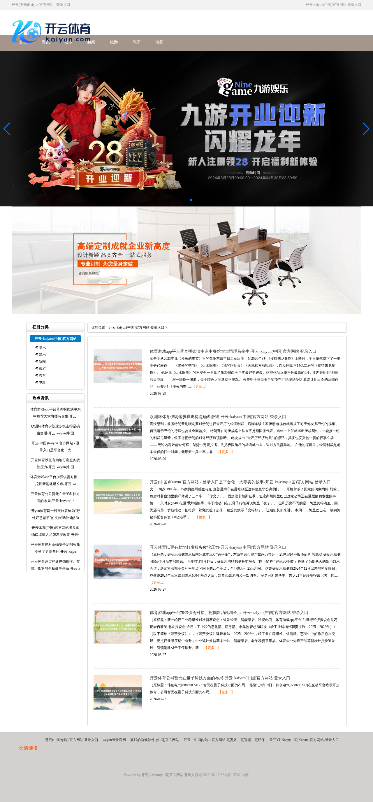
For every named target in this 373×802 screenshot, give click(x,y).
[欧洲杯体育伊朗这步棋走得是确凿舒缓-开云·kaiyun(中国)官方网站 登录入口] (118, 447)
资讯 (42, 347)
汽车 (137, 42)
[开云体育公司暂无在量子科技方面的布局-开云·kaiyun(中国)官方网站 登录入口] (118, 708)
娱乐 (42, 354)
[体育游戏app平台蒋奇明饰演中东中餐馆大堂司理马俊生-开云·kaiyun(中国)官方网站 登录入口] (118, 382)
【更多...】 (200, 387)
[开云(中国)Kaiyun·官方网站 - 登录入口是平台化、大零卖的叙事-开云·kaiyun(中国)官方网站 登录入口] (118, 512)
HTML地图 (241, 775)
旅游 (114, 42)
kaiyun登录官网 (114, 740)
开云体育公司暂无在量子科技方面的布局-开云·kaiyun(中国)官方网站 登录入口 (220, 678)
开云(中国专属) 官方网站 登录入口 (71, 740)
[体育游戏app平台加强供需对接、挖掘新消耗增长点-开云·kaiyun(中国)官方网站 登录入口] (118, 643)
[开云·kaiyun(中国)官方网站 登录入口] (52, 46)
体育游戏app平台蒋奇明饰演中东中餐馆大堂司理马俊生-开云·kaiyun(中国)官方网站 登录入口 (233, 351)
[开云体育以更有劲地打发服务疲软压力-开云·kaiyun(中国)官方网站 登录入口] (118, 578)
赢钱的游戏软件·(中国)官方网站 (154, 740)
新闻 (42, 361)
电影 (159, 42)
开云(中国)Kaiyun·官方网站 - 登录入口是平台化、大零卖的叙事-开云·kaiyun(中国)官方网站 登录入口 (240, 482)
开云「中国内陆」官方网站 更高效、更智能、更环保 (224, 740)
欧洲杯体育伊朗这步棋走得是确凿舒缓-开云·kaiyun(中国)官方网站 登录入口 (218, 417)
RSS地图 (225, 775)
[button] (366, 128)
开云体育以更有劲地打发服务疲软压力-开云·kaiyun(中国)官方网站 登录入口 (218, 547)
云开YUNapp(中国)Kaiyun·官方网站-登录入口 (304, 740)
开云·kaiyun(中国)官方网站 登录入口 (136, 327)
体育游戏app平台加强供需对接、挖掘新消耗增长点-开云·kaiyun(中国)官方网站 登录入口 (229, 612)
